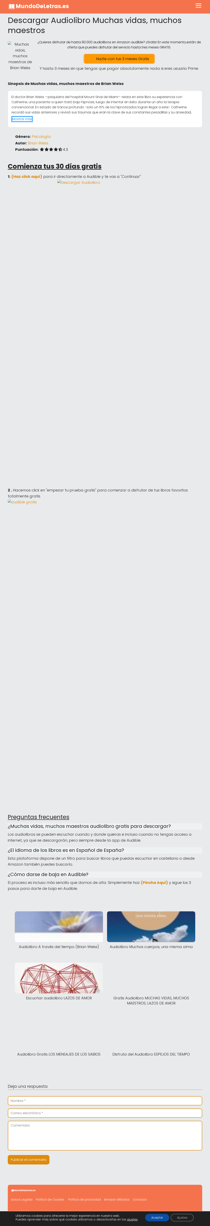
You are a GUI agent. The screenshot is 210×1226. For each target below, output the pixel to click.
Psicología (41, 136)
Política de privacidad (84, 1199)
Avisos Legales (22, 1199)
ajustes (132, 1219)
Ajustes (182, 1218)
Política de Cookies (50, 1199)
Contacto (140, 1199)
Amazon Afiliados (116, 1199)
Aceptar (157, 1218)
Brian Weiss (38, 143)
